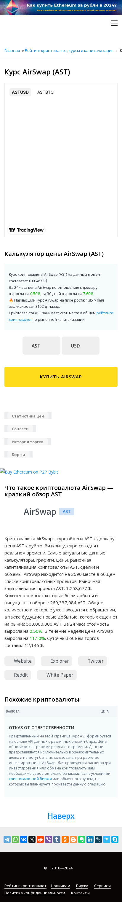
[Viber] (48, 839)
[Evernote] (81, 839)
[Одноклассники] (65, 839)
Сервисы (102, 885)
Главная (12, 50)
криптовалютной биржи (30, 778)
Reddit (20, 675)
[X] (32, 839)
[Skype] (114, 839)
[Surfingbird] (106, 839)
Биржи (82, 885)
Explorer (59, 661)
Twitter (95, 661)
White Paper (59, 675)
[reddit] (40, 839)
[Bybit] (29, 471)
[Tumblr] (56, 839)
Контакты (80, 892)
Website (22, 661)
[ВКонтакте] (23, 839)
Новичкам (60, 885)
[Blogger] (73, 839)
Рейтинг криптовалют (25, 885)
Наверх (61, 816)
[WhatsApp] (15, 839)
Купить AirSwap (61, 377)
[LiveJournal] (98, 839)
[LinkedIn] (90, 839)
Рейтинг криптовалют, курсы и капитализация (69, 50)
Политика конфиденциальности (34, 892)
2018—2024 (58, 868)
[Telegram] (7, 839)
